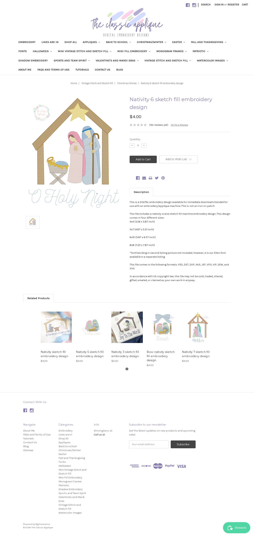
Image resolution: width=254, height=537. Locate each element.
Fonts (22, 51)
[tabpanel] (56, 335)
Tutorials (82, 69)
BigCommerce (43, 524)
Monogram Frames (170, 51)
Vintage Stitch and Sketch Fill (166, 60)
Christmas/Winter (150, 42)
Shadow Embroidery (33, 60)
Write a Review (179, 124)
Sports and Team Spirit (70, 60)
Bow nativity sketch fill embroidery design (161, 356)
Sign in (219, 4)
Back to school (117, 42)
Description (141, 192)
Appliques (90, 42)
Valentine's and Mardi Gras (116, 60)
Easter (177, 42)
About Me (24, 69)
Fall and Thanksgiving (207, 42)
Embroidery (27, 42)
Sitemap (28, 450)
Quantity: (135, 139)
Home (74, 83)
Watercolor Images (211, 60)
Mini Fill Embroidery (132, 51)
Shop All (71, 42)
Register (233, 4)
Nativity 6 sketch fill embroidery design (162, 83)
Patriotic (199, 51)
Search (205, 4)
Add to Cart (56, 330)
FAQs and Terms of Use (53, 69)
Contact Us (102, 69)
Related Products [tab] (38, 298)
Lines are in (50, 42)
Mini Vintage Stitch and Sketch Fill (83, 51)
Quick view (56, 324)
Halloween (41, 51)
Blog (119, 69)
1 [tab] (127, 369)
